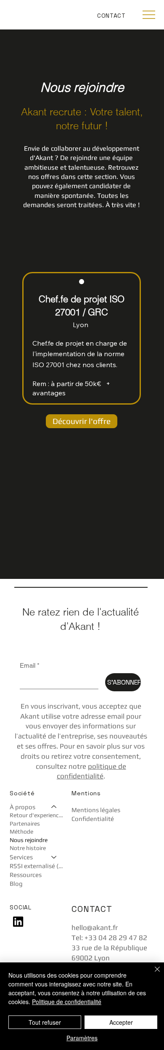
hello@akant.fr (94, 927)
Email (30, 665)
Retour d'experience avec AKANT (37, 815)
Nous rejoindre (29, 840)
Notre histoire (28, 848)
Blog (16, 883)
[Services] (54, 857)
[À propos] (54, 806)
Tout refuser (45, 1022)
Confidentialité (92, 818)
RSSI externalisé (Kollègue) (37, 865)
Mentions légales (95, 809)
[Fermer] (152, 974)
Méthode (21, 831)
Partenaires (25, 823)
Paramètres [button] (82, 1038)
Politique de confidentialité (66, 1001)
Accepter (121, 1022)
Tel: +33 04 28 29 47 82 (109, 937)
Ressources (26, 874)
